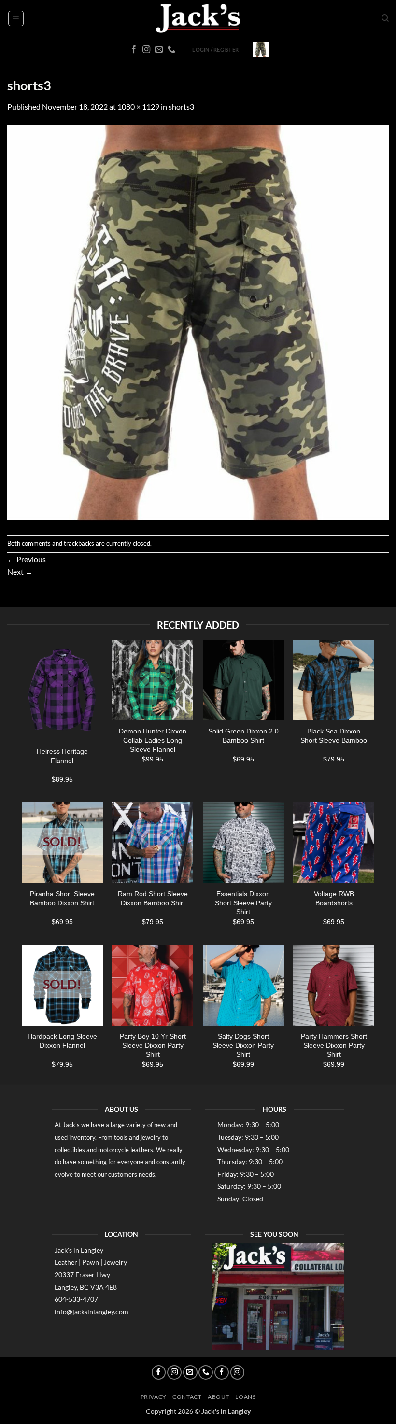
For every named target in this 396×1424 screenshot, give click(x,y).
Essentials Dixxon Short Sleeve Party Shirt (243, 903)
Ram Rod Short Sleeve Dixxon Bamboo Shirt (153, 898)
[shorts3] (198, 322)
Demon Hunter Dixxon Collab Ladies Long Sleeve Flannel (152, 740)
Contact (186, 1396)
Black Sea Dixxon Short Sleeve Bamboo (333, 735)
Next (20, 571)
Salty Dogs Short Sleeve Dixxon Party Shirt (243, 1045)
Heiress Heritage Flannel (62, 755)
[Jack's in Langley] (198, 18)
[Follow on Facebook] (134, 49)
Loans (245, 1396)
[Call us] (171, 49)
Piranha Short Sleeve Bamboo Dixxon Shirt (62, 898)
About (218, 1396)
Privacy (154, 1396)
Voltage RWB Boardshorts (334, 898)
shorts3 (181, 106)
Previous (26, 559)
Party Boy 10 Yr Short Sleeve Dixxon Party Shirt (153, 1045)
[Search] (385, 18)
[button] (16, 18)
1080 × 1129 (138, 106)
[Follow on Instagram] (146, 49)
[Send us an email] (159, 49)
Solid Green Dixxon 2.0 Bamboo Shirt (243, 735)
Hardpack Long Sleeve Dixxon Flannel (62, 1040)
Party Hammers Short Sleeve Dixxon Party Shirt (334, 1045)
